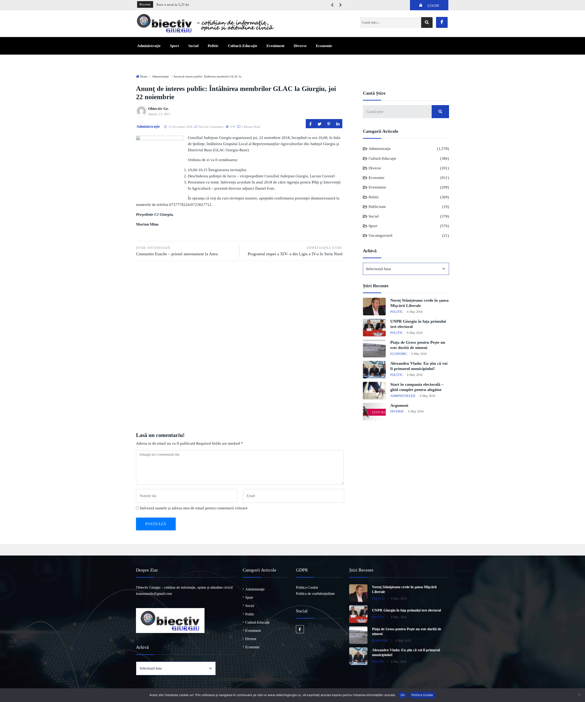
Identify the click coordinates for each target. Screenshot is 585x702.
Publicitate (377, 207)
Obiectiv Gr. (158, 108)
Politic (213, 46)
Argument (399, 405)
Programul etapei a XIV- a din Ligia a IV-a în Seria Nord (295, 251)
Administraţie (149, 46)
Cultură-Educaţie (242, 46)
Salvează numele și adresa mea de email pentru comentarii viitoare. (194, 508)
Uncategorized (380, 235)
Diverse (300, 46)
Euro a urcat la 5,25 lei (173, 4)
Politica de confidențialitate (315, 594)
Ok (403, 695)
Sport (174, 46)
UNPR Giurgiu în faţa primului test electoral (406, 610)
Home (143, 76)
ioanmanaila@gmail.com (154, 594)
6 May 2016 (415, 312)
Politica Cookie (307, 587)
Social (193, 46)
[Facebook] (442, 22)
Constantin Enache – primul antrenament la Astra (177, 251)
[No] (579, 695)
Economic (324, 46)
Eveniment (275, 46)
